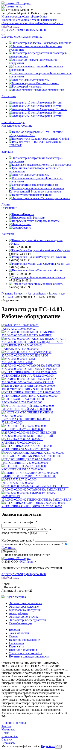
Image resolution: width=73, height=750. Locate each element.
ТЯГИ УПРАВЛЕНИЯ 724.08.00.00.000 (26, 389)
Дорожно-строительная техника (21, 36)
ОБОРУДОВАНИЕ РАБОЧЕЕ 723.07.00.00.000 (31, 456)
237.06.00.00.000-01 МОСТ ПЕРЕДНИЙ (27, 435)
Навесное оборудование (16, 125)
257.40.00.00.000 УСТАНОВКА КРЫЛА (27, 382)
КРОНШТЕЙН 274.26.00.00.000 (22, 429)
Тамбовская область (50, 23)
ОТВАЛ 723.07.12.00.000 (17, 482)
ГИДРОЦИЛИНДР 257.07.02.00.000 (24, 462)
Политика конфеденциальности (29, 656)
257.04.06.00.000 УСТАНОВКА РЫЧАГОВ (29, 368)
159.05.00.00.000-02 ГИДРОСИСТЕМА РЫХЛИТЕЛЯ (36, 499)
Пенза (5, 732)
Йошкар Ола (9, 736)
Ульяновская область (24, 23)
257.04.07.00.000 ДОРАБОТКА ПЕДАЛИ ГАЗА (32, 342)
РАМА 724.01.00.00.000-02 (18, 328)
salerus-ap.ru (10, 26)
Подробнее (48, 746)
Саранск (6, 739)
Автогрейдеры (18, 613)
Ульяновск (8, 729)
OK (58, 746)
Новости (14, 629)
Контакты (7, 233)
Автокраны (8, 96)
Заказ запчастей (19, 633)
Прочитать (8, 547)
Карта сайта (16, 646)
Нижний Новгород (13, 722)
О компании (9, 207)
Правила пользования (23, 649)
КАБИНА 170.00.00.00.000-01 (20, 442)
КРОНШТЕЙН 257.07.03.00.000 (22, 469)
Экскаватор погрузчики (24, 616)
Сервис (13, 636)
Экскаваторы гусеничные (25, 603)
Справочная (16, 643)
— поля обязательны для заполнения (25, 554)
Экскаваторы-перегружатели (27, 620)
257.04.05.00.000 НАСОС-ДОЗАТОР (24, 355)
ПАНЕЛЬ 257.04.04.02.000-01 (20, 348)
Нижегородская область (16, 16)
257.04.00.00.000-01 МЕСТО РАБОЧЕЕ (26, 335)
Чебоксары (8, 742)
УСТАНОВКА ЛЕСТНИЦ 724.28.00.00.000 (29, 395)
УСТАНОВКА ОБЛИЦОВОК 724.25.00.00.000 (31, 506)
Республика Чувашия (28, 19)
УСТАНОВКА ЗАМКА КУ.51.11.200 (25, 449)
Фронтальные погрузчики (25, 610)
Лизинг (6, 204)
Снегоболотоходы (13, 122)
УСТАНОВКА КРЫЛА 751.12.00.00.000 (27, 375)
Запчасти (7, 151)
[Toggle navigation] (2, 34)
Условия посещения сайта (25, 653)
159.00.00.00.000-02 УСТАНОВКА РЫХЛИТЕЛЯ (33, 489)
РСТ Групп (27, 561)
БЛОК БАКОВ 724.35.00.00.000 (21, 402)
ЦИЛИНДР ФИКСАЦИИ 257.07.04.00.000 (28, 476)
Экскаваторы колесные (24, 606)
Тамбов (6, 726)
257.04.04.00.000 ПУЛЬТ (17, 362)
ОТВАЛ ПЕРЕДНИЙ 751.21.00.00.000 (26, 409)
